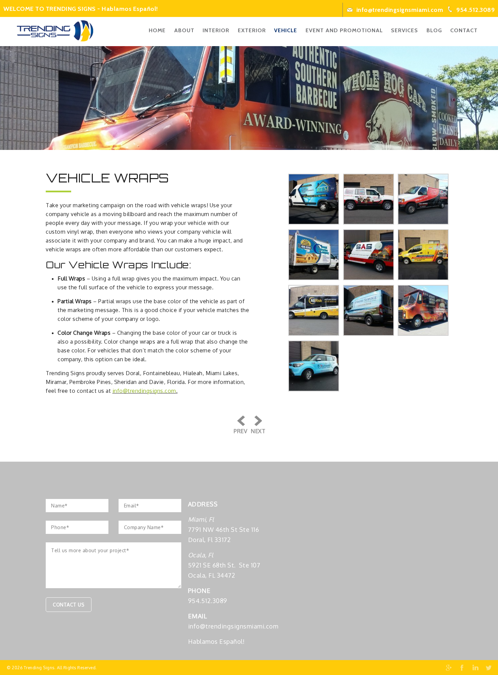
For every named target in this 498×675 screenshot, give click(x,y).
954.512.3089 (475, 10)
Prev (240, 431)
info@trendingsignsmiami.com (399, 10)
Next (258, 431)
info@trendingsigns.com (144, 390)
